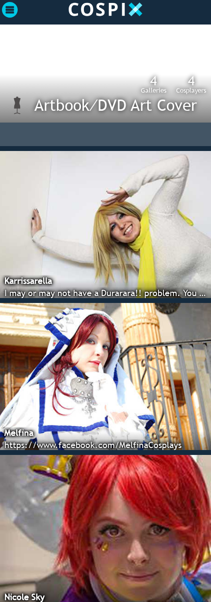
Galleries (153, 84)
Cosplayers (191, 84)
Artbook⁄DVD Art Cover (115, 105)
